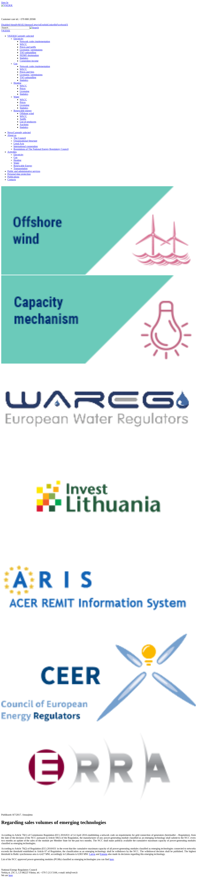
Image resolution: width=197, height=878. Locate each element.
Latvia (92, 854)
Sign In (4, 2)
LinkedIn (52, 24)
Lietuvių (36, 24)
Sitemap (28, 24)
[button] (34, 27)
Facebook (61, 24)
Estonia (103, 854)
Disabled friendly (9, 24)
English (44, 24)
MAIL (21, 24)
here (112, 859)
